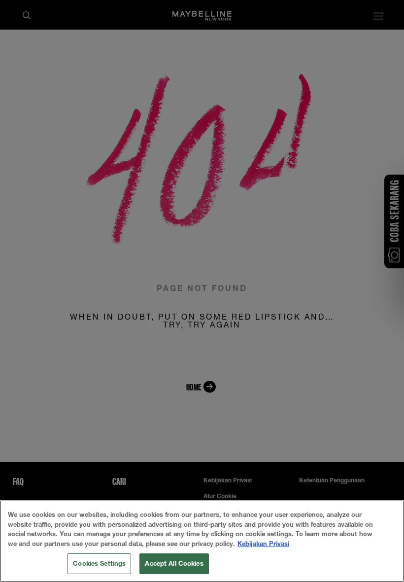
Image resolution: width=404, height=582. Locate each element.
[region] (202, 541)
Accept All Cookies (174, 563)
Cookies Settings (99, 563)
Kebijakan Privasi (263, 543)
